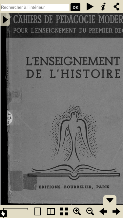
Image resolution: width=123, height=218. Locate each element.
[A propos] (103, 6)
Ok (75, 7)
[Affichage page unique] (37, 211)
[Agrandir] (77, 211)
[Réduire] (90, 211)
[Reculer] (103, 211)
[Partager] (116, 6)
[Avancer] (116, 211)
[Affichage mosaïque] (64, 211)
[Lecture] (90, 6)
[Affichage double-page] (50, 211)
